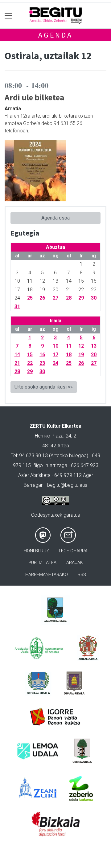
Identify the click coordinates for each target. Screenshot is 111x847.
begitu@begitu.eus (67, 485)
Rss (82, 574)
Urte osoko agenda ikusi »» (43, 387)
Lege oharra (73, 551)
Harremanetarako (46, 574)
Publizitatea (42, 562)
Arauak (74, 562)
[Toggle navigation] (8, 15)
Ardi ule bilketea (34, 97)
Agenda (55, 35)
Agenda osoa (55, 218)
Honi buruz (36, 551)
